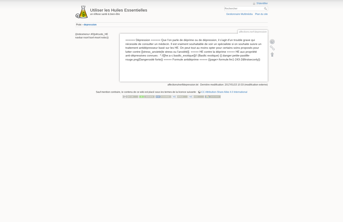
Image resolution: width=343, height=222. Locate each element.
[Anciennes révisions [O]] (272, 41)
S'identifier (262, 3)
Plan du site (261, 14)
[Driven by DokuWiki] (213, 96)
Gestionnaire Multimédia (239, 14)
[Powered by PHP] (163, 96)
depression (90, 24)
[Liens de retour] (272, 48)
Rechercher (266, 8)
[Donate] (147, 96)
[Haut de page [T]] (272, 54)
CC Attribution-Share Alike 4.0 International (224, 92)
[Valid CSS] (196, 96)
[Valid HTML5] (180, 96)
